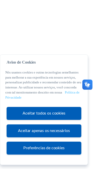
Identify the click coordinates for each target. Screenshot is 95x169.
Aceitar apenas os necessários (44, 131)
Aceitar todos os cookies (44, 113)
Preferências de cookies (43, 148)
